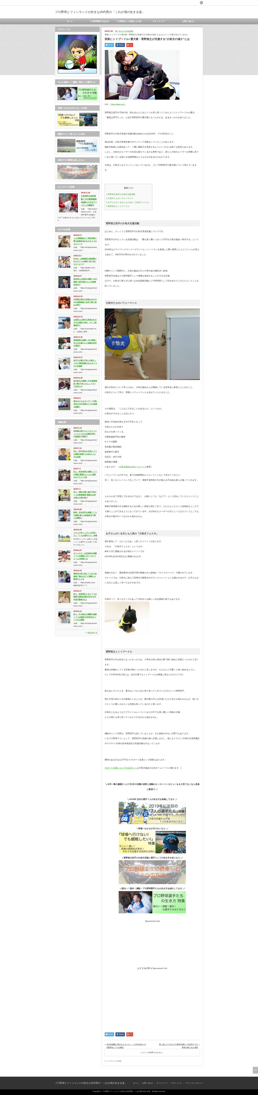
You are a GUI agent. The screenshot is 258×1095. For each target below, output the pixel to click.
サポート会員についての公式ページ (121, 768)
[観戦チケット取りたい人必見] (77, 152)
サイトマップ (158, 21)
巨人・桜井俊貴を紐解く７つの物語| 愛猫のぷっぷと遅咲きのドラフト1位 (85, 474)
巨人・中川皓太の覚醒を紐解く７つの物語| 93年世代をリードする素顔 (85, 617)
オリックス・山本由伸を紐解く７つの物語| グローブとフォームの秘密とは (85, 556)
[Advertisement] (152, 943)
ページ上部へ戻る (255, 1070)
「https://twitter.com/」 (118, 104)
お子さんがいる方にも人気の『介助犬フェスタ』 (128, 202)
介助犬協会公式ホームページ (132, 467)
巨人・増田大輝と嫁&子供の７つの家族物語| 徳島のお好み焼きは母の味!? (84, 495)
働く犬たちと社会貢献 (124, 31)
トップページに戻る (114, 1061)
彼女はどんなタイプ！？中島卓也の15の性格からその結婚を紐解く (85, 404)
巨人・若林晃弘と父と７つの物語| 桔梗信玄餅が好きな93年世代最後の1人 (85, 597)
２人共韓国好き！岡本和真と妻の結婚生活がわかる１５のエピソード (85, 241)
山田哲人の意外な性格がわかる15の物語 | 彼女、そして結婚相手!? (85, 322)
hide (131, 188)
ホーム (70, 21)
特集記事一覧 (92, 632)
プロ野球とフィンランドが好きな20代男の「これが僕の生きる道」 (100, 12)
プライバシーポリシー (194, 1083)
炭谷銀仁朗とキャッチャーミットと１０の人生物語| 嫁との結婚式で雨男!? (85, 433)
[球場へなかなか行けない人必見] (77, 125)
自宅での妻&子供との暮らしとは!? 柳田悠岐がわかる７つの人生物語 (85, 363)
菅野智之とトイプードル (117, 206)
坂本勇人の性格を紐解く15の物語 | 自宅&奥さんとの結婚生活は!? (85, 281)
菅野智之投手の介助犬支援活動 (120, 194)
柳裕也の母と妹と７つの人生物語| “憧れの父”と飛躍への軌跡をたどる (85, 576)
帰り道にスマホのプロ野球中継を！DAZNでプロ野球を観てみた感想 (178, 1045)
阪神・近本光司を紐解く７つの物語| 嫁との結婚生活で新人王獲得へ (85, 515)
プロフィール (176, 1083)
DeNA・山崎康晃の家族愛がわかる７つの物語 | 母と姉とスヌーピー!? (84, 261)
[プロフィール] (77, 74)
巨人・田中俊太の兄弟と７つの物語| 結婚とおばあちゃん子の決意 (85, 454)
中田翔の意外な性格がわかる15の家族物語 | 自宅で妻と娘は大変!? (85, 302)
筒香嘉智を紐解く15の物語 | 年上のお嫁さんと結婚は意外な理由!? (85, 343)
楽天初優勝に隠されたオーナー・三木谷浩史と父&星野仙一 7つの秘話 (126, 1045)
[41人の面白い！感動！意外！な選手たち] (77, 100)
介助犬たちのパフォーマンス (119, 198)
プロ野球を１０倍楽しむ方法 (129, 21)
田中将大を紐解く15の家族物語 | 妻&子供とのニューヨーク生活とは (85, 383)
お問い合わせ (188, 21)
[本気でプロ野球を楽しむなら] (77, 178)
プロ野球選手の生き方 (99, 21)
